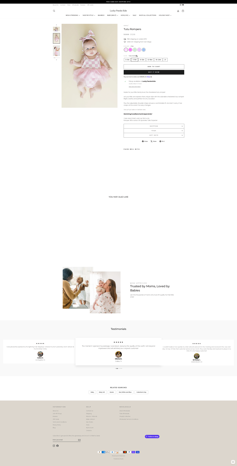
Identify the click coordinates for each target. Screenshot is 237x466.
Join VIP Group (57, 414)
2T (165, 60)
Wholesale (75, 5)
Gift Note (154, 135)
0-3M (127, 60)
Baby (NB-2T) (112, 15)
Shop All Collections (147, 15)
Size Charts (89, 422)
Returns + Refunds (91, 416)
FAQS (154, 130)
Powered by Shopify (118, 459)
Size (129, 56)
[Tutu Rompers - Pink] (125, 176)
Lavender (139, 50)
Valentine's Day (141, 392)
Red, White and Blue (125, 392)
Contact (62, 5)
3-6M (134, 60)
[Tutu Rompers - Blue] (135, 176)
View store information (135, 86)
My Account (89, 428)
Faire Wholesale (124, 414)
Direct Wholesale (125, 411)
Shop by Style (88, 15)
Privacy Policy (57, 425)
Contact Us (89, 411)
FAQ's (68, 5)
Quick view (68, 248)
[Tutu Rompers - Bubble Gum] (127, 176)
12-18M (150, 60)
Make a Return (90, 419)
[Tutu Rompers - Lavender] (132, 176)
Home (125, 25)
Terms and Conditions (60, 422)
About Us (55, 5)
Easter (112, 392)
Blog (54, 428)
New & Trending (72, 15)
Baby (92, 392)
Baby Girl (102, 392)
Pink (126, 50)
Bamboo (101, 15)
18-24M (158, 60)
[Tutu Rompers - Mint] (130, 176)
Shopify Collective (125, 416)
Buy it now (154, 72)
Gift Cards (90, 5)
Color (128, 46)
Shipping (154, 126)
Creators (89, 430)
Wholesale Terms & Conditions (129, 419)
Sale (134, 15)
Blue (144, 50)
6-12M (142, 60)
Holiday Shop (164, 15)
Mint (135, 50)
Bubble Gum (130, 50)
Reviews (82, 5)
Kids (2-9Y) (125, 15)
